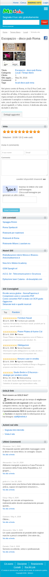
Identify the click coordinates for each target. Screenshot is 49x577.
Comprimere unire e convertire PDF (18, 296)
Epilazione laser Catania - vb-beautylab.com (22, 279)
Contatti (17, 567)
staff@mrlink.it (20, 417)
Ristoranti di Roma (11, 238)
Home (15, 3)
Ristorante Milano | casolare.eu (16, 243)
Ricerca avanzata (8, 26)
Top (5, 312)
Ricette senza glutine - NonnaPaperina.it (21, 293)
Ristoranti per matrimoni (13, 233)
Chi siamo (8, 564)
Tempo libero (28, 73)
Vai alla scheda (9, 455)
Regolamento (37, 564)
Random (16, 312)
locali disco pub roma (24, 83)
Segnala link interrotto (14, 430)
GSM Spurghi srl (10, 268)
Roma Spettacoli (10, 227)
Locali (18, 73)
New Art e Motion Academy (15, 263)
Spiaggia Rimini (10, 222)
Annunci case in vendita (28, 359)
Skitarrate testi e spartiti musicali (17, 304)
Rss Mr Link (30, 567)
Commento (5, 158)
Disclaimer (22, 564)
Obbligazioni (23, 345)
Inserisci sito (34, 3)
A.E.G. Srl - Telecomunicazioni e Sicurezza (22, 274)
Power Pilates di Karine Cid (30, 332)
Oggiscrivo (7, 301)
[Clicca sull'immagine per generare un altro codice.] (10, 189)
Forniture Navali (25, 318)
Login (45, 3)
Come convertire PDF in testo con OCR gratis (23, 299)
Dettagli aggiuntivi (12, 115)
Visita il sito (10, 434)
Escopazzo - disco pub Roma (28, 70)
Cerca (23, 3)
